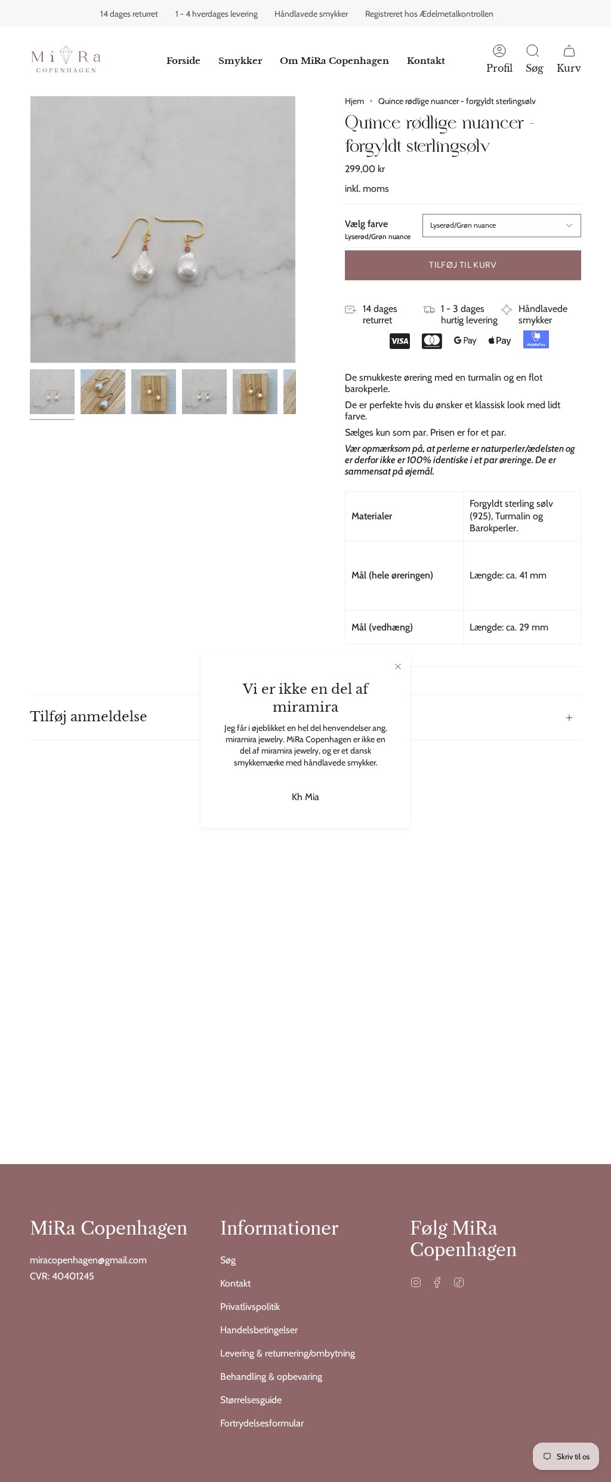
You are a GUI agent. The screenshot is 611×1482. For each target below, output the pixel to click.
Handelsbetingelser (259, 1330)
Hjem (354, 101)
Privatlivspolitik (250, 1306)
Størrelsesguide (251, 1400)
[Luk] (398, 667)
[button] (240, 61)
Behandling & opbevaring (271, 1376)
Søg (228, 1260)
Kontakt (235, 1283)
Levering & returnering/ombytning (287, 1353)
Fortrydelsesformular (262, 1423)
